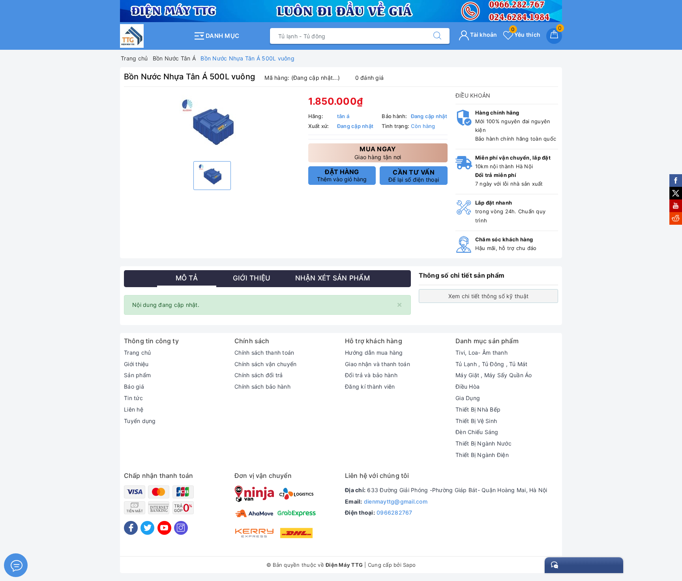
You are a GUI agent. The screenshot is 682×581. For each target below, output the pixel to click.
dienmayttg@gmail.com (395, 501)
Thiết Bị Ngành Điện (482, 454)
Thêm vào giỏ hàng (342, 175)
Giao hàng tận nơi (377, 152)
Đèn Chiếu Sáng (476, 432)
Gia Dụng (467, 398)
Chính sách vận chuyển (265, 364)
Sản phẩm (137, 375)
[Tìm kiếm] (437, 36)
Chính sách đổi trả (258, 375)
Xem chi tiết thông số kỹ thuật (488, 296)
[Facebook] (131, 528)
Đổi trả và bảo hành (371, 375)
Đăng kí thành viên (370, 386)
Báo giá (134, 386)
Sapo (409, 565)
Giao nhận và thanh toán (377, 364)
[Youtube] (164, 528)
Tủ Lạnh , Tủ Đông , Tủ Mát (491, 364)
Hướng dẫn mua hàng (374, 352)
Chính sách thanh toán (264, 352)
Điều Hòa (467, 386)
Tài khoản (483, 34)
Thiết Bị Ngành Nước (483, 443)
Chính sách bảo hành (262, 386)
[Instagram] (181, 528)
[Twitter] (147, 528)
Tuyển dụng (140, 420)
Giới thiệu (136, 364)
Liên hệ (133, 409)
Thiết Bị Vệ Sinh (476, 420)
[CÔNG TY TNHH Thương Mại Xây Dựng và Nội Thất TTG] (154, 36)
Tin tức (133, 398)
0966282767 (394, 512)
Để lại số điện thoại (413, 175)
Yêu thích (525, 34)
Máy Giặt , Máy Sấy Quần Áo (493, 375)
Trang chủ (137, 352)
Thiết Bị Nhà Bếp (477, 409)
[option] (212, 125)
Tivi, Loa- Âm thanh (481, 352)
